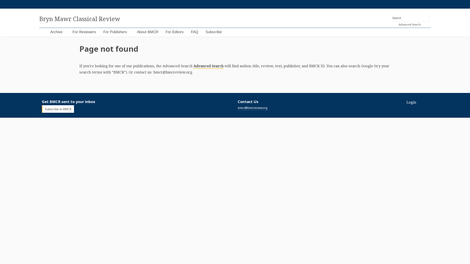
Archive (56, 32)
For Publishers (115, 32)
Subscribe (214, 32)
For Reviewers (84, 32)
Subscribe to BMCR (58, 109)
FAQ (194, 32)
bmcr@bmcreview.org (252, 108)
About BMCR (147, 32)
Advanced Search (209, 65)
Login (411, 102)
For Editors (175, 32)
